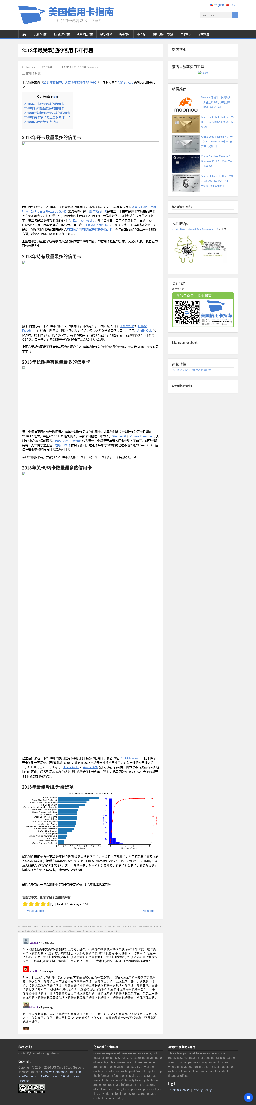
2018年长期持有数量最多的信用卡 (47, 113)
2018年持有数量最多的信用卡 (44, 108)
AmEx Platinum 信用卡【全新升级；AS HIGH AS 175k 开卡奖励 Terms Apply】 (217, 181)
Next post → (151, 910)
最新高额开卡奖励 (162, 34)
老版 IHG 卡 (63, 445)
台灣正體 (206, 369)
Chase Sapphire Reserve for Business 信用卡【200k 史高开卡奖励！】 (217, 161)
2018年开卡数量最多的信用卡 (44, 104)
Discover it (127, 326)
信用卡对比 (33, 73)
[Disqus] (90, 983)
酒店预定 (203, 34)
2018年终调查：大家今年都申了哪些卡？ (70, 82)
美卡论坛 (186, 34)
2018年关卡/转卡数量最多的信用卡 (47, 117)
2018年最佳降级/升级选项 (41, 122)
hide (54, 96)
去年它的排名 (98, 211)
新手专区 (124, 34)
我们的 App (125, 82)
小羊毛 (141, 34)
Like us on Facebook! (185, 342)
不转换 (175, 369)
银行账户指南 (62, 34)
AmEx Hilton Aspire (81, 220)
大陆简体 (185, 369)
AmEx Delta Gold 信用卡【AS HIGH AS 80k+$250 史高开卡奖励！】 (217, 122)
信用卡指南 (40, 34)
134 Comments (90, 67)
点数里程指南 (85, 34)
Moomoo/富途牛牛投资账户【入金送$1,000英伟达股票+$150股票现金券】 (216, 102)
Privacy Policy (202, 1090)
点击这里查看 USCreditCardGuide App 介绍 (195, 229)
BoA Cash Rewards (68, 440)
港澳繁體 (195, 369)
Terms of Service (179, 1090)
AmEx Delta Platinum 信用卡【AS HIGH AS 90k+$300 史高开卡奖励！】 (217, 141)
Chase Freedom (141, 436)
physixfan (30, 67)
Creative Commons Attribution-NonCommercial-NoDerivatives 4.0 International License (50, 1076)
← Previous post (33, 910)
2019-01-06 (70, 67)
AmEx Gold (145, 330)
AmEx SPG (90, 767)
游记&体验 (106, 34)
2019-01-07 (49, 67)
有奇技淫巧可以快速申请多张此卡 (89, 229)
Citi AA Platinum (97, 225)
